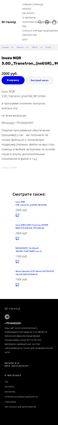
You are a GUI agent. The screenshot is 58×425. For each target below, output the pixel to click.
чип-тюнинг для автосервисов (20, 407)
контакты (9, 386)
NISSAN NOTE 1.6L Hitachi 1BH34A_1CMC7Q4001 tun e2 (28, 250)
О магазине (29, 17)
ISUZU (48, 47)
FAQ (24, 26)
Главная (5, 47)
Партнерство (29, 35)
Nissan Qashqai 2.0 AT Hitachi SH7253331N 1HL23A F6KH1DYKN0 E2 (34, 273)
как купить (28, 13)
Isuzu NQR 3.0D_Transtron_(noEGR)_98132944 (31, 203)
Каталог (26, 8)
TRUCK (34, 47)
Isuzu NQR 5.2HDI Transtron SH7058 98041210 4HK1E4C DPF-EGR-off (31, 226)
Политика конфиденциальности (21, 396)
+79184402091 (13, 323)
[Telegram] (7, 316)
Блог (25, 39)
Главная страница (32, 4)
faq (6, 381)
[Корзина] (54, 22)
